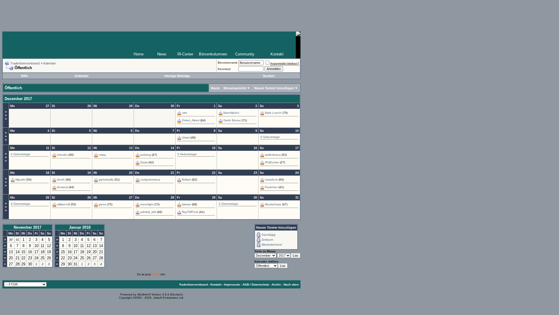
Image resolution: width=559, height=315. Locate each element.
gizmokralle (106, 179)
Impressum (232, 284)
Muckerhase (273, 204)
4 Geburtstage (20, 154)
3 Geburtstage (228, 203)
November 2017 (27, 227)
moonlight (146, 204)
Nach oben (291, 284)
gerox (102, 204)
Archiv (276, 284)
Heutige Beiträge (177, 76)
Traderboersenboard (25, 63)
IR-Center (185, 54)
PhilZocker (272, 162)
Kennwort (224, 69)
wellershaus (273, 154)
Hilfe (24, 76)
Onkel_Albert (190, 120)
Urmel (186, 137)
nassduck (271, 179)
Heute (215, 88)
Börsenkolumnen (213, 54)
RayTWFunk (190, 212)
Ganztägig (268, 234)
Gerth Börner (232, 120)
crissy (102, 154)
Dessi (144, 162)
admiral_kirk (148, 212)
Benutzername (228, 62)
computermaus (150, 179)
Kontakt (277, 54)
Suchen (269, 76)
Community (244, 54)
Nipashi (20, 179)
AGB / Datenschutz (256, 284)
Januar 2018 (80, 227)
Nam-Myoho (231, 112)
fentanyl (62, 187)
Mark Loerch (273, 112)
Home (139, 54)
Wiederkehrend (271, 244)
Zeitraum (267, 239)
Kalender (49, 63)
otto (184, 112)
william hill (63, 204)
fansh (61, 179)
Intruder (62, 154)
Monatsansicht (235, 88)
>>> (6, 115)
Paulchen (271, 187)
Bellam (186, 179)
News (162, 54)
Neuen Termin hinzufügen (274, 88)
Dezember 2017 (18, 99)
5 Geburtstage (270, 137)
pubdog (145, 154)
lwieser (186, 204)
